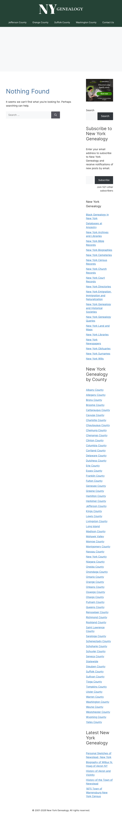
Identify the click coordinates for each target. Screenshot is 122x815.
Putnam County (95, 602)
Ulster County (94, 691)
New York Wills (95, 358)
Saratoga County (96, 636)
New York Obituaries (98, 348)
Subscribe (104, 180)
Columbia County (96, 445)
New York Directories (98, 286)
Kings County (94, 511)
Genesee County (96, 485)
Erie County (93, 465)
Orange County (40, 22)
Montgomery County (98, 546)
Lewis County (94, 516)
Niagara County (95, 561)
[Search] (55, 115)
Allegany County (95, 394)
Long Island (93, 526)
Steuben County (95, 666)
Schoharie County (96, 646)
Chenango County (96, 435)
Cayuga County (95, 415)
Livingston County (96, 521)
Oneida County (95, 566)
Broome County (95, 405)
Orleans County (95, 586)
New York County (96, 556)
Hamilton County (96, 496)
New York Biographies (99, 250)
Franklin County (95, 475)
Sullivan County (95, 676)
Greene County (95, 490)
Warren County (95, 696)
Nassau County (95, 551)
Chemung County (96, 430)
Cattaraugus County (98, 410)
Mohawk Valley (95, 536)
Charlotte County (96, 420)
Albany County (95, 389)
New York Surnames (98, 353)
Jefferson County (17, 22)
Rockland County (96, 622)
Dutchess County (96, 460)
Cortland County (96, 450)
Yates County (94, 722)
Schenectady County (98, 641)
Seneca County (95, 656)
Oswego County (95, 592)
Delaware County (96, 455)
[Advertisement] (61, 49)
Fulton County (94, 480)
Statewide (92, 661)
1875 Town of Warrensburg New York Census (97, 792)
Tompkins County (96, 686)
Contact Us (108, 22)
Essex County (94, 470)
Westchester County (98, 712)
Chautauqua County (98, 425)
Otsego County (95, 597)
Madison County (95, 531)
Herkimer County (96, 501)
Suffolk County (62, 22)
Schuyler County (95, 651)
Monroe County (95, 541)
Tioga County (94, 681)
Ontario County (95, 576)
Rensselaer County (97, 612)
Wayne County (94, 706)
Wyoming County (96, 717)
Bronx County (94, 400)
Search (90, 110)
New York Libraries (97, 334)
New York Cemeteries (99, 255)
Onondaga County (97, 571)
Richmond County (96, 617)
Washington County (86, 22)
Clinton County (95, 440)
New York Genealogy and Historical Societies (98, 308)
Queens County (95, 607)
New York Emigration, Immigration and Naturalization (99, 295)
